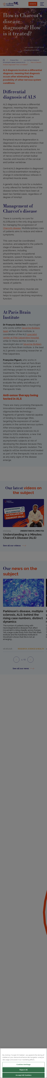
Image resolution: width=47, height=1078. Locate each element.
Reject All (23, 1070)
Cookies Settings (23, 1064)
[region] (23, 1063)
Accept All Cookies (23, 1075)
